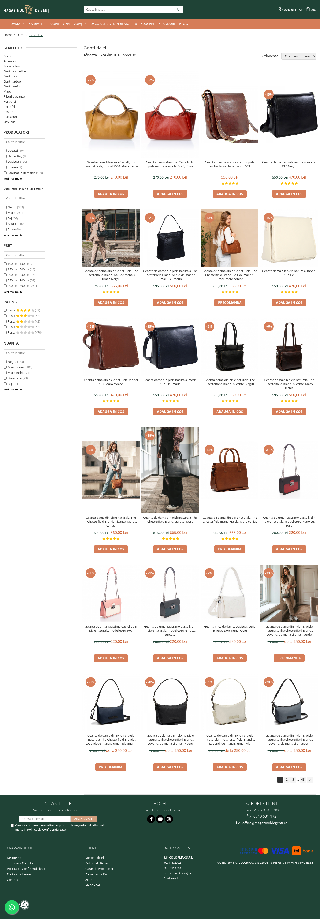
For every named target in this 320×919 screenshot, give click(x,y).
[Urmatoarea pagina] (310, 780)
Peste (12, 310)
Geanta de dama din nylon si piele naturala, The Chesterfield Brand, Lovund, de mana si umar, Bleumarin (110, 740)
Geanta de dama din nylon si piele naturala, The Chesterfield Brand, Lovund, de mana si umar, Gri (289, 740)
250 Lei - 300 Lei (18, 280)
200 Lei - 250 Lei (18, 275)
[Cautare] (179, 9)
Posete (8, 111)
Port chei (10, 101)
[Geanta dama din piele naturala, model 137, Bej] (289, 238)
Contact (12, 880)
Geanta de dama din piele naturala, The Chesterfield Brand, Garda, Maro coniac (230, 520)
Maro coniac (16, 367)
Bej (10, 218)
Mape (7, 91)
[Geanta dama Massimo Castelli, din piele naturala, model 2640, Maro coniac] (111, 114)
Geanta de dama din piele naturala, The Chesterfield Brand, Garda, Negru (170, 520)
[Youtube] (160, 819)
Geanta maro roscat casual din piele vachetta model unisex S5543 (229, 164)
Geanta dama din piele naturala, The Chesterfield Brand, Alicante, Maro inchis (289, 384)
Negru (12, 207)
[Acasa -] (27, 9)
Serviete (9, 122)
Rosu (11, 229)
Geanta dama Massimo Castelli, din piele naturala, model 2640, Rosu (170, 164)
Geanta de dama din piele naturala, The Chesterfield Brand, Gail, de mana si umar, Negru (111, 275)
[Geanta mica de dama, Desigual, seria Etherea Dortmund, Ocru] (230, 593)
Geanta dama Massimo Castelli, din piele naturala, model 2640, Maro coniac (110, 164)
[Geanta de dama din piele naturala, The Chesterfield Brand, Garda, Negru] (170, 470)
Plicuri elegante (14, 96)
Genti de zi (11, 76)
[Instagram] (169, 819)
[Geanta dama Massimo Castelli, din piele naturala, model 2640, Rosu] (170, 114)
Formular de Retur (98, 874)
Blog (183, 23)
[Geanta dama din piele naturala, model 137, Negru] (289, 115)
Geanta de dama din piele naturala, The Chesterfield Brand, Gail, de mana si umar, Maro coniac (230, 275)
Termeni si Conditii (20, 863)
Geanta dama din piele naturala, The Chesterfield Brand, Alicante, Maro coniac (111, 522)
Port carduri (12, 56)
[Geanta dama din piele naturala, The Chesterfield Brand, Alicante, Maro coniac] (111, 470)
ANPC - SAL (93, 885)
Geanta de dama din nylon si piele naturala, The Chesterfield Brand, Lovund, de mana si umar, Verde (289, 631)
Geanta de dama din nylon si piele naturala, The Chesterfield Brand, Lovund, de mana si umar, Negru (170, 740)
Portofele (10, 107)
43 (303, 779)
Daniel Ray (15, 156)
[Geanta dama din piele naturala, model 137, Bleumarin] (170, 347)
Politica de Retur (96, 863)
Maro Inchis (16, 373)
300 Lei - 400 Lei (18, 286)
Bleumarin (15, 378)
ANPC (89, 880)
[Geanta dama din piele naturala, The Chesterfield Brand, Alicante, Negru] (230, 347)
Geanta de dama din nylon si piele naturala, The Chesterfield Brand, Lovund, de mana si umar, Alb (229, 740)
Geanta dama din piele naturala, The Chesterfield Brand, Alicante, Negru (230, 382)
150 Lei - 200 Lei (18, 269)
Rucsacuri (10, 117)
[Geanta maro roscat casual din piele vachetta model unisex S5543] (230, 115)
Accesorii (10, 61)
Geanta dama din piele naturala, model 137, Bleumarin (170, 382)
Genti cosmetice (15, 71)
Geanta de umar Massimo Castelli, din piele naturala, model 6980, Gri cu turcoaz (170, 631)
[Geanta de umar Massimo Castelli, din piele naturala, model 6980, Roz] (111, 593)
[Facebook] (151, 819)
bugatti (13, 150)
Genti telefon (13, 86)
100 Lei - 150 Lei (18, 264)
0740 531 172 (264, 816)
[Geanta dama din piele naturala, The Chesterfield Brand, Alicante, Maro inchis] (289, 347)
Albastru (13, 223)
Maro (11, 212)
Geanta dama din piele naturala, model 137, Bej (289, 273)
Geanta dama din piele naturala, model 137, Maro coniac (111, 382)
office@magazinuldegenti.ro (264, 823)
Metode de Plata (96, 857)
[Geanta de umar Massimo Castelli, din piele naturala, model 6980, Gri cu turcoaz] (170, 593)
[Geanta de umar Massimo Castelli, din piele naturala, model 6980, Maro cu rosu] (289, 470)
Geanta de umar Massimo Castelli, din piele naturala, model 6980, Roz (111, 629)
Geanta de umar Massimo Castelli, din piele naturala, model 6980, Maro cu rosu (289, 522)
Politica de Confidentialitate (46, 829)
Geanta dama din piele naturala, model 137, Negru (289, 164)
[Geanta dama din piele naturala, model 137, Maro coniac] (111, 347)
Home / (10, 35)
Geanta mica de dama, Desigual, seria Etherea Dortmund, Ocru (229, 629)
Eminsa (13, 167)
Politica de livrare (19, 874)
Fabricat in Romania (21, 173)
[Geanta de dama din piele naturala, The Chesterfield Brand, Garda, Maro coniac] (230, 470)
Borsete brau (13, 66)
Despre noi (14, 857)
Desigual (13, 161)
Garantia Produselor (99, 868)
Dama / (22, 35)
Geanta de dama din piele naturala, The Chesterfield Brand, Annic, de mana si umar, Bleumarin (170, 275)
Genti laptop (12, 81)
